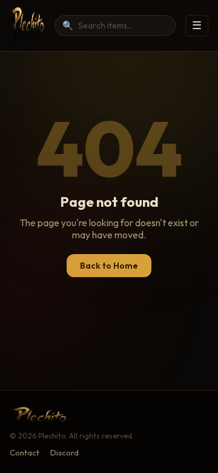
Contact (24, 452)
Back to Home (109, 265)
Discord (64, 452)
